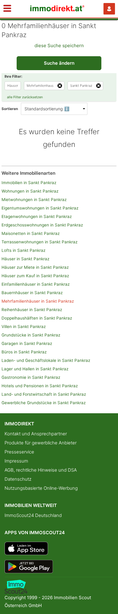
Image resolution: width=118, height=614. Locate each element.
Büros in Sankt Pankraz (24, 351)
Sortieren (10, 108)
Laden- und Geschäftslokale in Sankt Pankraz (46, 360)
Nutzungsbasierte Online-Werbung (41, 488)
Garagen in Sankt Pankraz (27, 343)
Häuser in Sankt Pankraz (25, 258)
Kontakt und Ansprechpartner (36, 434)
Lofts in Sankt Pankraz (23, 250)
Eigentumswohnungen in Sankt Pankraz (40, 208)
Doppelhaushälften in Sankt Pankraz (37, 318)
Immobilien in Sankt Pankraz (29, 182)
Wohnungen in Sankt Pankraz (30, 191)
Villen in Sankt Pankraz (24, 326)
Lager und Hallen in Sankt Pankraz (35, 368)
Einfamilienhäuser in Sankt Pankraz (36, 284)
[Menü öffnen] (7, 9)
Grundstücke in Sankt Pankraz (31, 335)
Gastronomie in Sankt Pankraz (31, 377)
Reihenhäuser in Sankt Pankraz (32, 309)
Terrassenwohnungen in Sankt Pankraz (39, 241)
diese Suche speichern (59, 45)
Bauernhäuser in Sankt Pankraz (32, 292)
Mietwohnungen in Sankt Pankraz (34, 199)
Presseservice (19, 452)
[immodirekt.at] (57, 10)
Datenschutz (18, 479)
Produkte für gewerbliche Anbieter (41, 443)
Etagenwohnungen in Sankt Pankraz (37, 216)
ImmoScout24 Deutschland (33, 515)
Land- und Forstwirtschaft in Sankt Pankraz (44, 394)
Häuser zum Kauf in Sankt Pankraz (35, 275)
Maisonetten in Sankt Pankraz (31, 233)
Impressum (16, 461)
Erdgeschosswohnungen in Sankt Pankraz (42, 225)
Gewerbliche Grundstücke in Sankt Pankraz (44, 402)
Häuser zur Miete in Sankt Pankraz (35, 267)
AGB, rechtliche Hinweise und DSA (41, 470)
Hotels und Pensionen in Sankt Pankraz (40, 385)
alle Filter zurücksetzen (25, 97)
